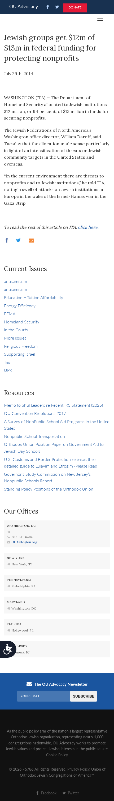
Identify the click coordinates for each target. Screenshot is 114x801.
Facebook (48, 792)
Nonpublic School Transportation (34, 436)
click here (88, 227)
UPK (8, 370)
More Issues (15, 338)
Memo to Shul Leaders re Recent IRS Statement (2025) (53, 405)
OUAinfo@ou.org (24, 542)
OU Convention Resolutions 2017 (35, 413)
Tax (7, 362)
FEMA (9, 313)
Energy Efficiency (20, 306)
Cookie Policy (57, 754)
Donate (74, 7)
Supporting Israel (19, 354)
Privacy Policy (78, 769)
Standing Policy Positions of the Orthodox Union (48, 489)
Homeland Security (21, 322)
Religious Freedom (21, 346)
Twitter (73, 792)
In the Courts (16, 330)
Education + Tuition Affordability (33, 297)
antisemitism (15, 281)
